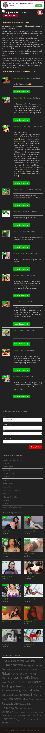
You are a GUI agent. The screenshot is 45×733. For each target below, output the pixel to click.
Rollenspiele (10, 708)
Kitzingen (6, 463)
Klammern (37, 686)
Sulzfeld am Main (9, 473)
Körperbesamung (11, 690)
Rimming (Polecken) (27, 704)
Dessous (7, 669)
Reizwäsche (10, 703)
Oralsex (13, 699)
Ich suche (6, 416)
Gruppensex (24, 682)
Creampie (37, 665)
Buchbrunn (37, 78)
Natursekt (25, 694)
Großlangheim (8, 483)
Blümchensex (11, 665)
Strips (19, 715)
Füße (30, 677)
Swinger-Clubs (25, 715)
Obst (4, 699)
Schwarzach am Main (10, 497)
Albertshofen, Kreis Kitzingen (13, 460)
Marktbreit (6, 500)
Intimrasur (27, 687)
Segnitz (5, 504)
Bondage (26, 665)
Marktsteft (6, 477)
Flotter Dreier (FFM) (23, 673)
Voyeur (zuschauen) (27, 719)
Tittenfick (35, 715)
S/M (20, 708)
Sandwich (29, 708)
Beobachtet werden (23, 661)
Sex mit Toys (11, 715)
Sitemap (22, 730)
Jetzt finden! (36, 447)
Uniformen (8, 719)
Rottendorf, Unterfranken (12, 507)
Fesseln (38, 670)
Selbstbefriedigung (21, 712)
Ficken (6, 673)
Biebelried (6, 470)
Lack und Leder (30, 690)
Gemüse (12, 682)
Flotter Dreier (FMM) (14, 677)
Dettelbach (6, 480)
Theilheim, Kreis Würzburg (12, 490)
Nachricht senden (20, 92)
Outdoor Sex (26, 699)
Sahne (25, 708)
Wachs (5, 722)
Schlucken (7, 711)
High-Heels (15, 686)
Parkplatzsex (38, 699)
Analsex (7, 661)
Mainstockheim (8, 467)
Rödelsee (6, 494)
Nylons (36, 694)
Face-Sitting (29, 669)
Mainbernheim (8, 487)
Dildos (18, 669)
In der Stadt (7, 438)
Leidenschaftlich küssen (10, 695)
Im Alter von (7, 424)
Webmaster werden (32, 730)
